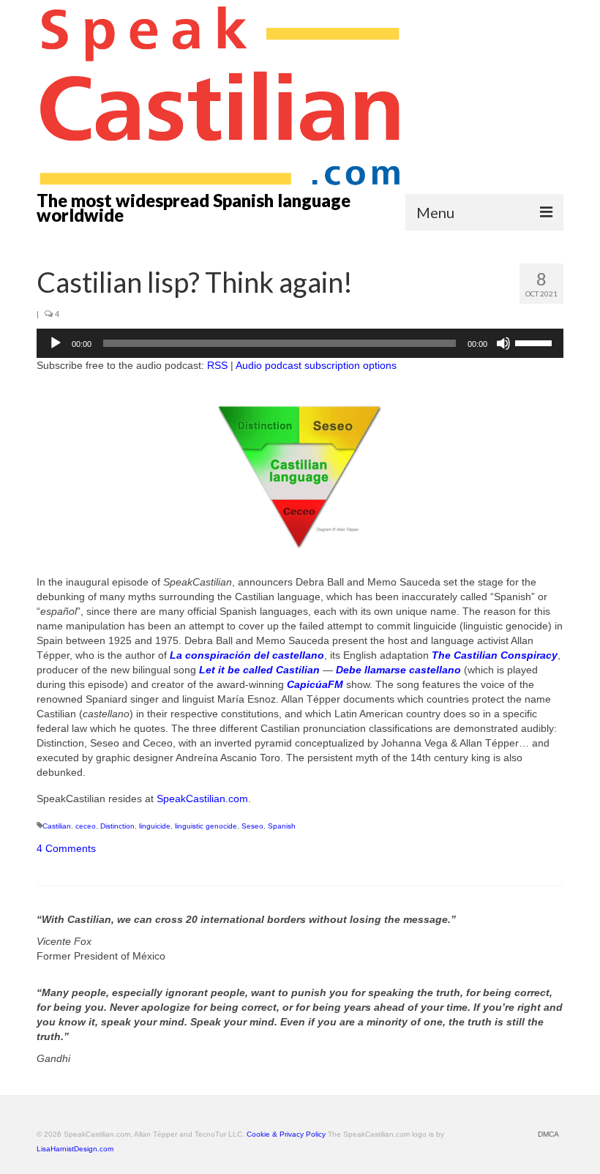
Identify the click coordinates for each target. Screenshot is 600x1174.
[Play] (55, 343)
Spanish (282, 826)
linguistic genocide (206, 826)
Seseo (252, 826)
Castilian (56, 826)
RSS (217, 365)
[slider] (535, 342)
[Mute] (503, 343)
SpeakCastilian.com (202, 798)
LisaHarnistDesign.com (75, 1149)
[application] (300, 343)
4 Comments (66, 848)
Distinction (117, 826)
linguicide (154, 826)
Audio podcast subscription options (316, 365)
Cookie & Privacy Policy (286, 1134)
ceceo (85, 826)
